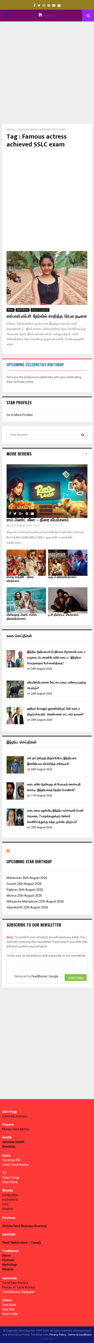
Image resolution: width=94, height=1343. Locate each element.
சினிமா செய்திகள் (40, 310)
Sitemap (48, 1338)
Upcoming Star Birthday (29, 861)
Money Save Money (15, 1129)
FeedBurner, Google (44, 976)
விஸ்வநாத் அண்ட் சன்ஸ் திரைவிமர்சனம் (22, 616)
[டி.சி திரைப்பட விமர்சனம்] (67, 600)
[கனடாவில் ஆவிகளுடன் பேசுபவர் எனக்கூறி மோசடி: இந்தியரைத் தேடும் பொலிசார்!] (15, 798)
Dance (6, 1255)
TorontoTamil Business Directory (24, 1226)
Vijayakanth (15, 907)
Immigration (10, 1195)
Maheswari (14, 878)
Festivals (8, 1260)
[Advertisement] (47, 73)
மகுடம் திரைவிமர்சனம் (62, 577)
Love (5, 1204)
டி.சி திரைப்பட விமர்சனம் (63, 614)
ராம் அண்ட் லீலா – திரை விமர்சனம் (38, 520)
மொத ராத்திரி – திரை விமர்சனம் (20, 578)
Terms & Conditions (80, 1334)
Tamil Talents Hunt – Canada (21, 1242)
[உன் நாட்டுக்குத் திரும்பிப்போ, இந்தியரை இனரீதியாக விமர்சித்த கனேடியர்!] (15, 772)
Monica (12, 895)
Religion (8, 1269)
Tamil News (22, 310)
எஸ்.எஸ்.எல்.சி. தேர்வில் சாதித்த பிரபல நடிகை (47, 316)
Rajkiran (12, 889)
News (10, 310)
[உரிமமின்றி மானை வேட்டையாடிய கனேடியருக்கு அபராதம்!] (15, 697)
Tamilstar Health (13, 1142)
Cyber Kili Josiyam (14, 1116)
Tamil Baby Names (15, 1283)
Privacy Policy (57, 1334)
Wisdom (7, 1209)
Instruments (10, 1199)
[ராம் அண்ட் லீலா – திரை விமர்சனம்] (47, 491)
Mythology (9, 1264)
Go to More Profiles (20, 415)
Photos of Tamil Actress (18, 1287)
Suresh (11, 884)
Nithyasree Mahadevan (22, 901)
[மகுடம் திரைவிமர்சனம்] (67, 563)
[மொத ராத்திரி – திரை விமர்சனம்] (26, 563)
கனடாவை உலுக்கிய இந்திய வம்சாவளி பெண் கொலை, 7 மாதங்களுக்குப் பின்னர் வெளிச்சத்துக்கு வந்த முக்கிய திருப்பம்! (55, 816)
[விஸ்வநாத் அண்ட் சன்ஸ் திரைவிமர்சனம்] (26, 600)
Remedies (9, 1146)
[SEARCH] (82, 434)
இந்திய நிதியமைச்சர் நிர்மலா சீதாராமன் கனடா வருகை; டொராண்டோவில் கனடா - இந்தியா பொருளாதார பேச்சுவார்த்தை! (56, 657)
